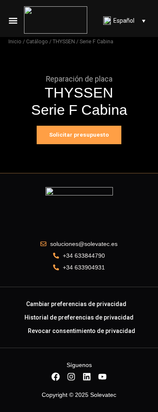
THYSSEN (64, 41)
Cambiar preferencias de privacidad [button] (76, 304)
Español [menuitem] (123, 20)
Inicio (14, 41)
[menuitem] (124, 20)
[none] (124, 20)
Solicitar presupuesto (79, 134)
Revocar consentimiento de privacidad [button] (81, 330)
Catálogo (37, 41)
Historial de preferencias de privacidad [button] (79, 317)
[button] (13, 20)
